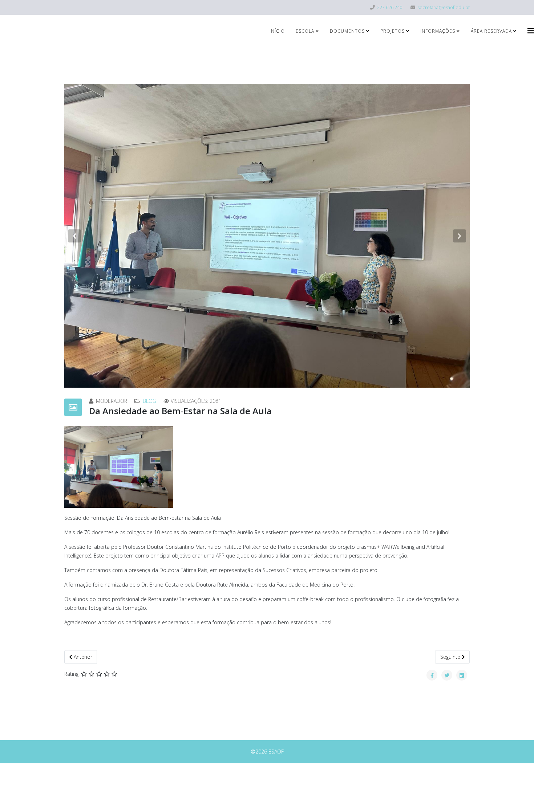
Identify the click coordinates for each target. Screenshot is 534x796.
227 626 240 (389, 7)
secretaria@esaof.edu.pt (443, 7)
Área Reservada (491, 31)
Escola (305, 31)
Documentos (347, 31)
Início (277, 31)
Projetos (392, 31)
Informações (437, 31)
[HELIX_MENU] (530, 30)
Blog (149, 400)
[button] (74, 235)
